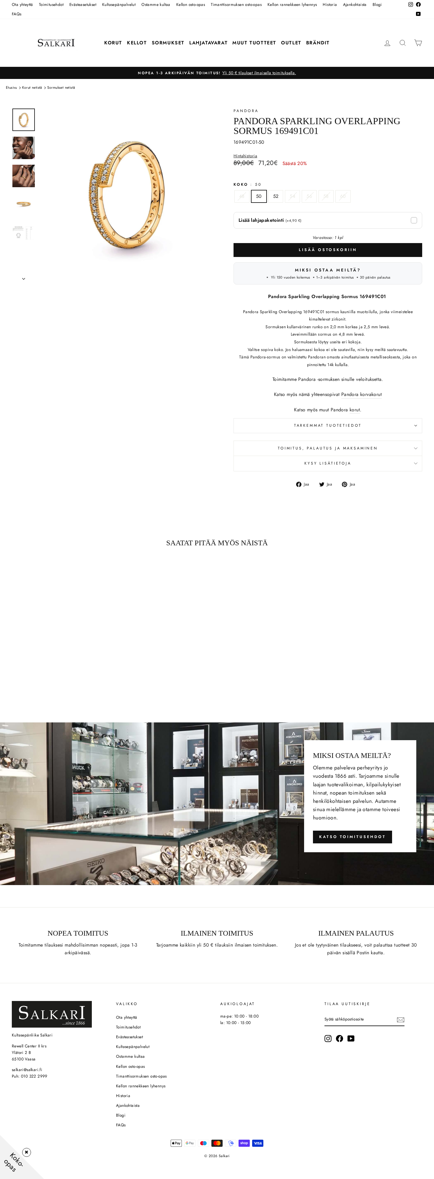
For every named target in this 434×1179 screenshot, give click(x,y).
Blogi (377, 4)
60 (343, 196)
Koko (248, 184)
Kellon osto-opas (190, 4)
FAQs (17, 14)
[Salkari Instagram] (328, 1038)
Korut (113, 42)
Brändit (318, 42)
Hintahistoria (245, 156)
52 (276, 196)
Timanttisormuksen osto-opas (236, 4)
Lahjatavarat (208, 42)
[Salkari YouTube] (351, 1038)
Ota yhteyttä (22, 4)
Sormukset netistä (61, 87)
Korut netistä (32, 87)
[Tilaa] (400, 1019)
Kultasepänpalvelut (119, 4)
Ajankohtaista (355, 4)
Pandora (246, 111)
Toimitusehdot (51, 4)
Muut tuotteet (254, 42)
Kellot (137, 42)
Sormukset (168, 42)
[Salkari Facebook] (339, 1038)
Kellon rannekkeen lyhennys (292, 4)
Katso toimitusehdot (352, 837)
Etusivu (11, 87)
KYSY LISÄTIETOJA (327, 463)
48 (242, 196)
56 (309, 196)
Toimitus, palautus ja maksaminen (328, 448)
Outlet (291, 42)
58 (326, 196)
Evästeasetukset (82, 4)
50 (259, 196)
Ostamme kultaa (155, 4)
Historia (330, 4)
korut (355, 409)
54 (292, 196)
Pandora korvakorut (361, 394)
